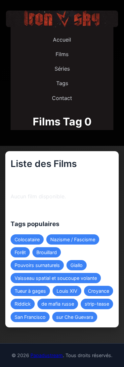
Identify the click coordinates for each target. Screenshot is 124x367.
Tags (62, 83)
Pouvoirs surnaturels (37, 265)
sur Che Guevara (74, 317)
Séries (62, 68)
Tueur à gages (30, 291)
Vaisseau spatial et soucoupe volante (56, 278)
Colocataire (27, 239)
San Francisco (30, 317)
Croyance (98, 291)
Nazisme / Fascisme (72, 239)
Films (62, 54)
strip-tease (97, 304)
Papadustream (46, 355)
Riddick (23, 304)
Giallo (76, 265)
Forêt (20, 252)
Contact (62, 98)
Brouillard (46, 252)
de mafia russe (57, 304)
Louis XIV (67, 291)
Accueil (62, 39)
